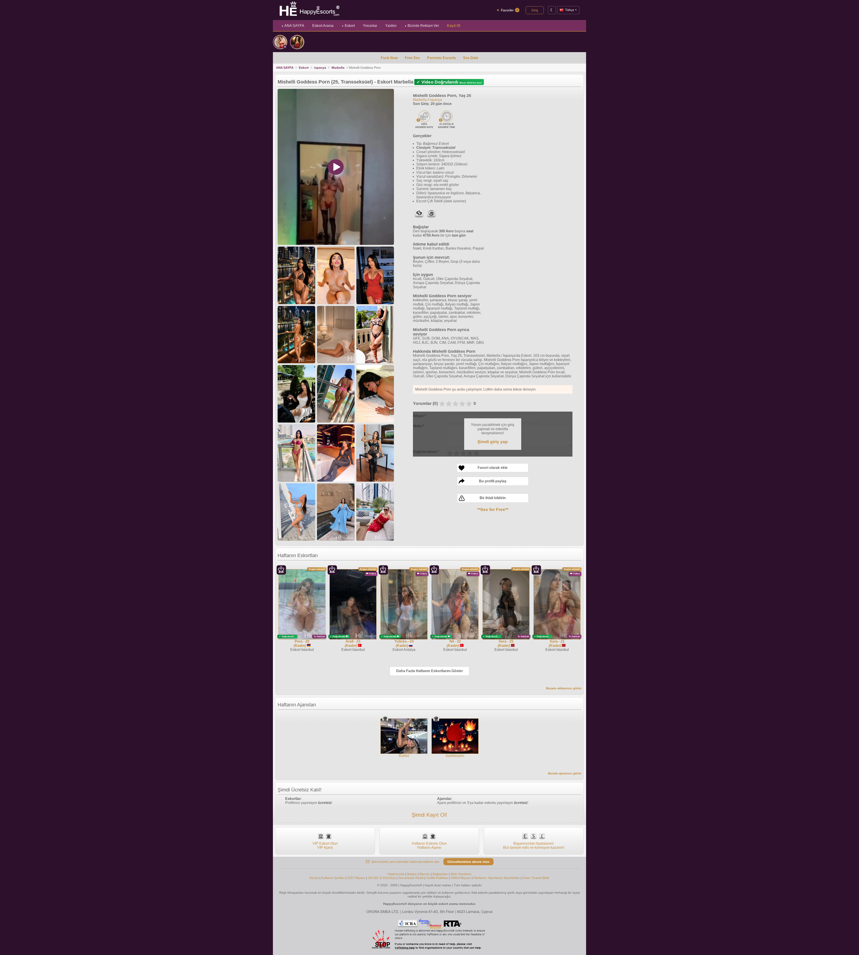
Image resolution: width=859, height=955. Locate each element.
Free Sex (412, 58)
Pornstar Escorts (441, 58)
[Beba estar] (280, 42)
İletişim (412, 874)
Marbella (338, 67)
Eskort (348, 26)
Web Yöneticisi (461, 874)
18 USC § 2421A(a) (382, 878)
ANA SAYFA (292, 26)
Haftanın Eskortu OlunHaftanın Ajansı (429, 845)
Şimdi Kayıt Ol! (429, 815)
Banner (425, 874)
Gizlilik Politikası (437, 878)
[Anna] (297, 42)
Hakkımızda (396, 874)
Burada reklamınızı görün (563, 688)
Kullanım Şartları (333, 878)
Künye (314, 878)
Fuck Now (389, 58)
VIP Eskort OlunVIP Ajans (325, 845)
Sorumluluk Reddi (410, 878)
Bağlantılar (440, 874)
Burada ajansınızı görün (564, 773)
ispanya (320, 67)
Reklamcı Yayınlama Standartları (497, 878)
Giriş (534, 10)
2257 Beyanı (356, 878)
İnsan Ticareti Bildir (536, 878)
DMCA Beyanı (461, 878)
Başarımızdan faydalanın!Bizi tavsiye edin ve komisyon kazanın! (533, 845)
